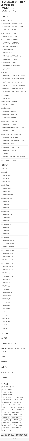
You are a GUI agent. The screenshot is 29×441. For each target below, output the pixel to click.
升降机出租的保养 (5, 95)
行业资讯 (23, 348)
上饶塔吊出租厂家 (6, 402)
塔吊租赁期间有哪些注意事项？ (9, 33)
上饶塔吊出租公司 (5, 185)
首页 (9, 11)
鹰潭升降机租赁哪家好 (7, 188)
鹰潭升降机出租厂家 (20, 397)
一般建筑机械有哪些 (6, 52)
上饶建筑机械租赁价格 (7, 276)
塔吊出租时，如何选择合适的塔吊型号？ (11, 20)
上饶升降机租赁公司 (6, 204)
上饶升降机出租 (5, 237)
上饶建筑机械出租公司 (7, 263)
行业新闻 (10, 348)
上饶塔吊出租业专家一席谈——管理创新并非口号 (13, 157)
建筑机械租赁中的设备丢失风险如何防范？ (12, 23)
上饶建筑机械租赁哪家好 (7, 243)
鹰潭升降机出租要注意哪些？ (8, 124)
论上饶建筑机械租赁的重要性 (8, 117)
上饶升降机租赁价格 (6, 217)
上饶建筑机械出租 (5, 282)
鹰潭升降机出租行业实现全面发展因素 (11, 147)
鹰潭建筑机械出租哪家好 (7, 247)
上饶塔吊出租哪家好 (6, 178)
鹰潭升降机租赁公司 (6, 201)
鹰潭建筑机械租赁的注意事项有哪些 (10, 137)
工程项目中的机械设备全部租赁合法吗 (11, 65)
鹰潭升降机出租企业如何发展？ (9, 150)
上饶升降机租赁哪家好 (7, 191)
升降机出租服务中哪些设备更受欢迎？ (11, 46)
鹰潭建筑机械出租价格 (7, 266)
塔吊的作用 (4, 72)
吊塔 (14, 404)
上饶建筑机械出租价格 (7, 269)
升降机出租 (5, 407)
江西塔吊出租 (17, 402)
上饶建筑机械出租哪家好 (7, 250)
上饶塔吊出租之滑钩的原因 (8, 104)
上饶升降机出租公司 (6, 211)
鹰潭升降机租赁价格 (6, 214)
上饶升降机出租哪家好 (7, 198)
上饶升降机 (11, 409)
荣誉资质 (4, 361)
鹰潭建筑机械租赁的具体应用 (8, 111)
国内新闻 (3, 351)
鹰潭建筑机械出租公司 (7, 260)
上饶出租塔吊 (4, 172)
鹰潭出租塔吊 (4, 168)
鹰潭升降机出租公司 (6, 207)
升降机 (14, 343)
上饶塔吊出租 (4, 153)
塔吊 (9, 343)
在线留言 (4, 372)
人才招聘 (4, 367)
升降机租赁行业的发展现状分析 (9, 101)
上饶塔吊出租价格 (5, 321)
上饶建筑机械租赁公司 (7, 256)
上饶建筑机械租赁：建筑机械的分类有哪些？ (12, 82)
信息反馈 (10, 372)
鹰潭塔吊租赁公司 (5, 299)
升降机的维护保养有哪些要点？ (9, 30)
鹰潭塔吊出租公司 (5, 181)
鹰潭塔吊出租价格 (5, 318)
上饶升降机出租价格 (6, 224)
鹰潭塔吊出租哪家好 (6, 175)
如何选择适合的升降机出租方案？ (9, 36)
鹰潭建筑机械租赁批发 (8, 389)
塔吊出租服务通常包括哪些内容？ (9, 39)
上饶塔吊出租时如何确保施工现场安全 (11, 43)
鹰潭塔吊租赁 (4, 312)
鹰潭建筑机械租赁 (5, 286)
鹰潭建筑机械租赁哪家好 (7, 240)
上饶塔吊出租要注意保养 (7, 130)
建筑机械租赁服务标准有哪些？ (9, 62)
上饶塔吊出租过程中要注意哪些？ (9, 121)
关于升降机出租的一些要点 (8, 49)
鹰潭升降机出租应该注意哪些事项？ (10, 59)
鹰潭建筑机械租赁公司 (7, 253)
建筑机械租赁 (21, 407)
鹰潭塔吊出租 (4, 325)
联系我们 (4, 377)
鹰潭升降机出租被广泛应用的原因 (9, 143)
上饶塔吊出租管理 (5, 98)
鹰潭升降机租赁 (5, 227)
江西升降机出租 (18, 399)
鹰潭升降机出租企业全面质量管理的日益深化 (12, 140)
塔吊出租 (13, 407)
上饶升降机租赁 (5, 230)
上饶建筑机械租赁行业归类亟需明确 (10, 160)
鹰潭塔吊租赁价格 (5, 305)
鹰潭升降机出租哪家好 (7, 194)
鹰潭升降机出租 (5, 234)
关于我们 (4, 338)
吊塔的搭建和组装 (5, 69)
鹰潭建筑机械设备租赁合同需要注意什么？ (12, 88)
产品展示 (4, 343)
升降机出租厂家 (6, 404)
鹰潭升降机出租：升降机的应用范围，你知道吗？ (13, 75)
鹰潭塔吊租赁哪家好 (6, 292)
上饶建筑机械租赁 (5, 289)
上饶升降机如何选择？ (7, 108)
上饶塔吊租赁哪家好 (6, 295)
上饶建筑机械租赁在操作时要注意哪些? (11, 134)
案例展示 (4, 356)
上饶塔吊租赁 (4, 315)
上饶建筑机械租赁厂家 (8, 392)
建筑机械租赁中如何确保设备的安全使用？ (12, 26)
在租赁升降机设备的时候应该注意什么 (11, 56)
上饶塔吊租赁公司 (5, 302)
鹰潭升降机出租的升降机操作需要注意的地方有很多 (14, 127)
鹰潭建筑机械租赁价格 (7, 273)
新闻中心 (4, 348)
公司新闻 (17, 348)
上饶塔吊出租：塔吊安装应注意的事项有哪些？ (13, 85)
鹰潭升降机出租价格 (6, 220)
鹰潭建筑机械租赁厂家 (8, 387)
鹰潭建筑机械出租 (5, 279)
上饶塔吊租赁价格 (5, 308)
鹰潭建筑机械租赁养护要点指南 (9, 114)
